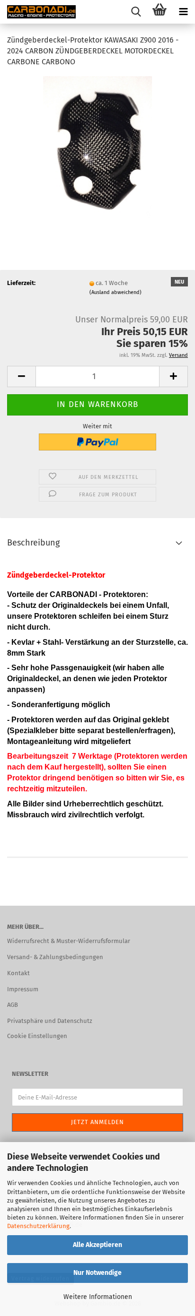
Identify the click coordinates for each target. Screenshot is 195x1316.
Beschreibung (33, 542)
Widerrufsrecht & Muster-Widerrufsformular (68, 940)
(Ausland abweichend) (115, 292)
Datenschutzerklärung (38, 1225)
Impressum (22, 989)
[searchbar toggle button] (136, 12)
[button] (21, 376)
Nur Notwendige (97, 1273)
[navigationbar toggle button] (183, 12)
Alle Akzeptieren (97, 1245)
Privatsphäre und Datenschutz (49, 1020)
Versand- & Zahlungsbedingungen (55, 957)
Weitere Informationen (97, 1297)
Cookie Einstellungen (37, 1035)
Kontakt (18, 973)
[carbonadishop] (38, 12)
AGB (12, 1004)
